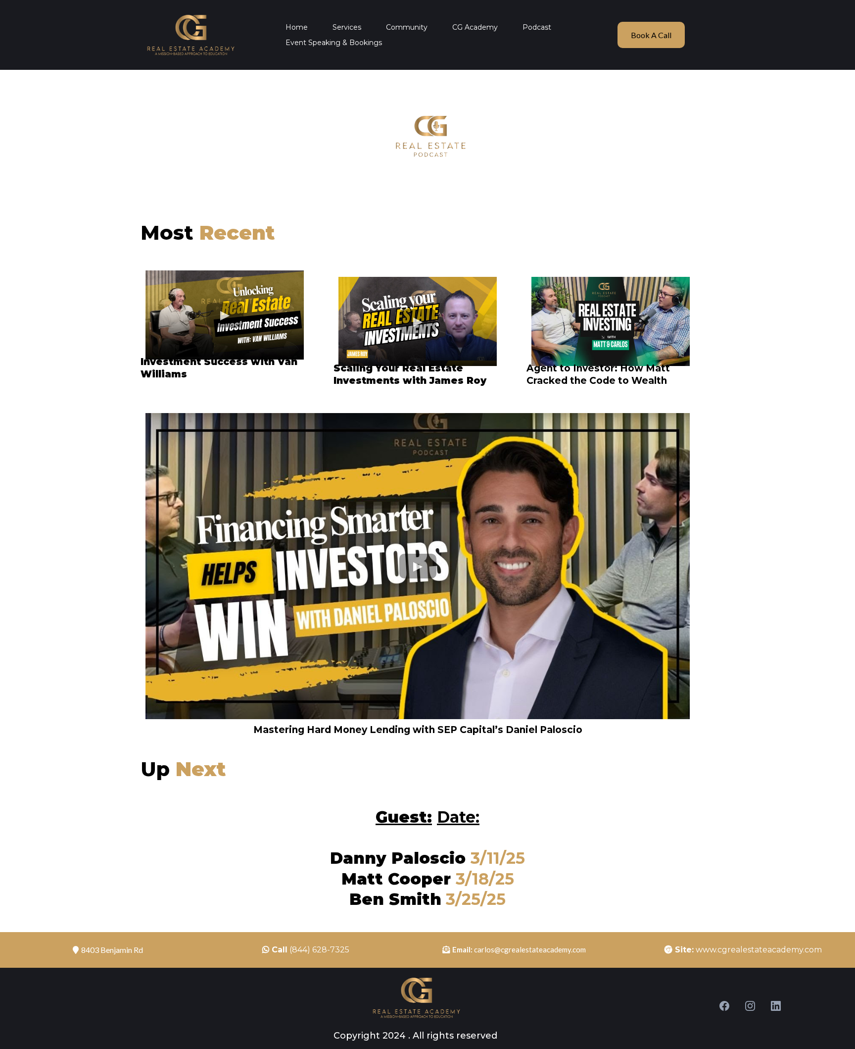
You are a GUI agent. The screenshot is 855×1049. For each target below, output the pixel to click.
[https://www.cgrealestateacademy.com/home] (190, 34)
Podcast (536, 27)
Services (346, 27)
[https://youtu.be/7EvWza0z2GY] (610, 321)
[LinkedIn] (776, 1006)
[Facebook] (724, 1006)
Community (407, 27)
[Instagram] (750, 1006)
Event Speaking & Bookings (333, 42)
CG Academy (475, 27)
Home (296, 27)
